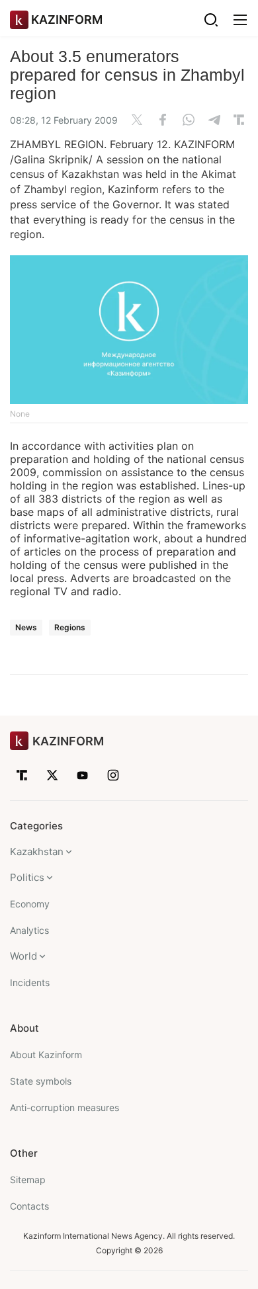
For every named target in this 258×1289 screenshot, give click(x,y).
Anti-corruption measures (64, 1107)
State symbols (40, 1081)
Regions (69, 627)
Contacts (29, 1206)
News (26, 627)
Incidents (30, 982)
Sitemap (28, 1179)
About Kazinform (46, 1054)
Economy (30, 903)
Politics (27, 877)
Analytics (29, 930)
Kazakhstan (37, 851)
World (23, 956)
